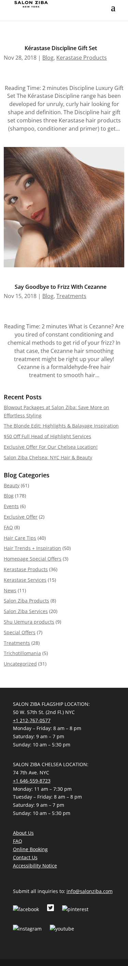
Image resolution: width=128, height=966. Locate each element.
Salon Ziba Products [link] (26, 600)
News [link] (10, 590)
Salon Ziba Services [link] (26, 611)
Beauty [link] (11, 485)
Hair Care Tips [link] (20, 538)
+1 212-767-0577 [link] (32, 720)
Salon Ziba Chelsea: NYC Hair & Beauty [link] (48, 457)
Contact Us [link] (25, 857)
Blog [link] (48, 57)
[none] (113, 12)
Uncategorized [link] (20, 663)
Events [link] (11, 506)
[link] (31, 4)
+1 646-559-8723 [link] (32, 780)
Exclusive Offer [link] (21, 517)
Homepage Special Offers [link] (32, 558)
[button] (113, 12)
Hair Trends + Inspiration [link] (32, 548)
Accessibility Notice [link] (35, 865)
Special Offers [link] (19, 632)
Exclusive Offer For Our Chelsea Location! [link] (51, 447)
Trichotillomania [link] (22, 653)
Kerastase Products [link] (81, 57)
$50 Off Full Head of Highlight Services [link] (47, 436)
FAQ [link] (8, 527)
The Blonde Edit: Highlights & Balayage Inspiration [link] (61, 425)
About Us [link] (23, 833)
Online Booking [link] (30, 849)
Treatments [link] (71, 296)
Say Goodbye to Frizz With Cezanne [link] (60, 287)
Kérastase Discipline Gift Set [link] (61, 48)
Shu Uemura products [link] (29, 622)
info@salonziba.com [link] (90, 891)
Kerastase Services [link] (25, 580)
